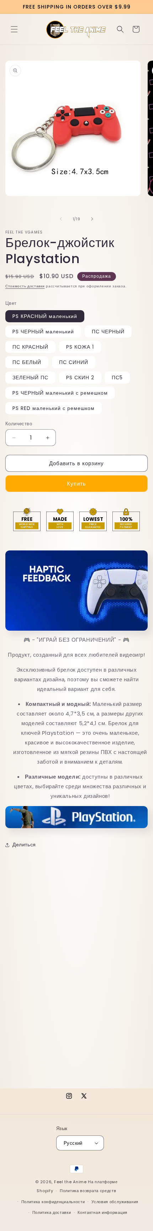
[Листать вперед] (92, 219)
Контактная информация (102, 1212)
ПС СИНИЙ (73, 362)
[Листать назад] (61, 219)
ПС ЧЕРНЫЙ (108, 331)
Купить (76, 483)
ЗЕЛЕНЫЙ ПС (30, 377)
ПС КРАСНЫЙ (30, 346)
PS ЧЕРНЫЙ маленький (43, 331)
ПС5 (117, 377)
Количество (18, 423)
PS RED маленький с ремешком (53, 408)
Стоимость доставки (25, 286)
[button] (14, 29)
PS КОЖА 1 (80, 346)
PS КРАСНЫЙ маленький (44, 316)
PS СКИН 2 (80, 377)
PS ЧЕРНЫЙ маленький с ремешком (60, 392)
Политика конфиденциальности (53, 1202)
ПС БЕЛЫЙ (26, 362)
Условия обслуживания (114, 1202)
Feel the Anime (70, 1182)
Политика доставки (51, 1212)
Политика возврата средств (88, 1191)
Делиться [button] (24, 844)
